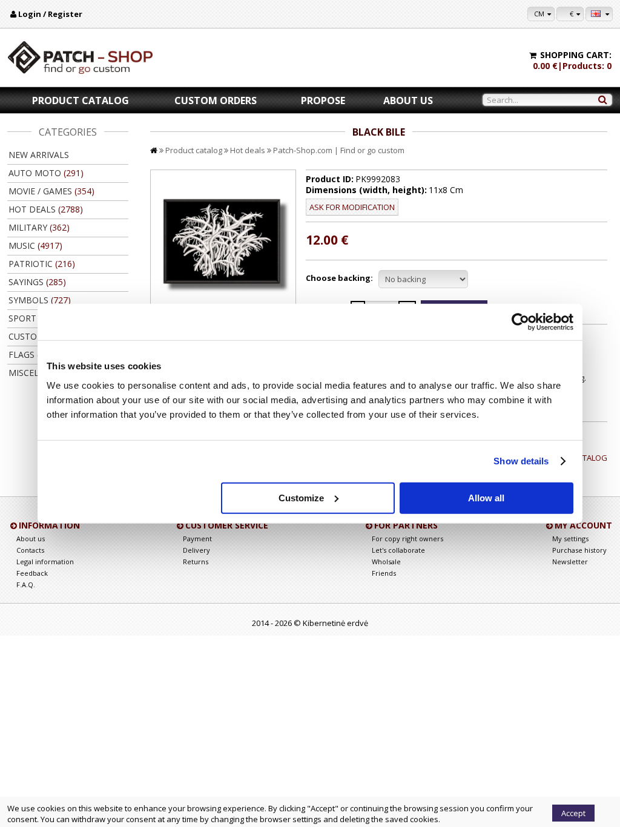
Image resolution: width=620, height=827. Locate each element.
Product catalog (80, 100)
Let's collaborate (398, 550)
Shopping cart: (576, 55)
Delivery (196, 550)
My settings (570, 538)
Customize (301, 497)
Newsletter (570, 561)
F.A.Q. (25, 584)
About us (408, 100)
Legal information (45, 561)
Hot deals (247, 150)
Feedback (32, 573)
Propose (323, 100)
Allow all (486, 497)
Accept (573, 813)
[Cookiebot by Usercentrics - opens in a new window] (520, 322)
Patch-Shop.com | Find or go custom (338, 150)
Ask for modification (352, 207)
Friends (384, 573)
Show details (521, 461)
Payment (197, 538)
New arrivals (38, 154)
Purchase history (579, 550)
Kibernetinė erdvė (335, 623)
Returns (195, 561)
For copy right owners (407, 538)
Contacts (30, 550)
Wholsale (386, 561)
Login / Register (50, 13)
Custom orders (215, 100)
